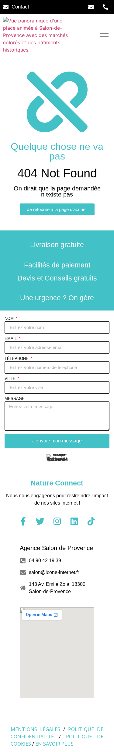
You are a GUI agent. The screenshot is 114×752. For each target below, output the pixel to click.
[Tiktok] (91, 521)
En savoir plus (54, 743)
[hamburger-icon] (104, 35)
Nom (10, 319)
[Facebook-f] (23, 521)
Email (11, 339)
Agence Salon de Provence (56, 548)
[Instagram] (57, 521)
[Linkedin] (74, 521)
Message (15, 399)
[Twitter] (40, 521)
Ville (11, 379)
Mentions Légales (35, 729)
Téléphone (17, 359)
